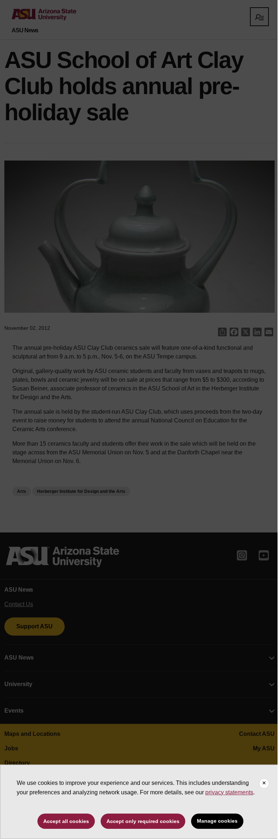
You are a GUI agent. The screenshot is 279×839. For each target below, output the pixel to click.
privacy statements (229, 792)
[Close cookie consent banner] (264, 783)
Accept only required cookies (142, 821)
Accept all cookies (66, 821)
